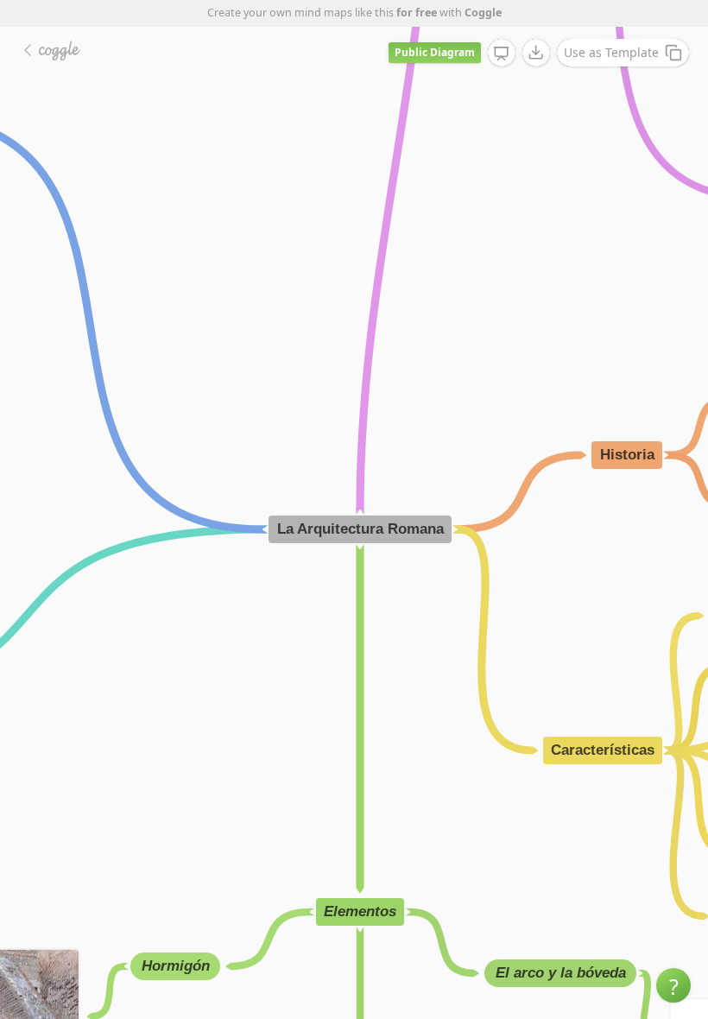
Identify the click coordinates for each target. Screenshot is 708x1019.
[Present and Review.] (501, 53)
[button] (673, 985)
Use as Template (611, 52)
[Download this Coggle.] (536, 52)
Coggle (483, 12)
